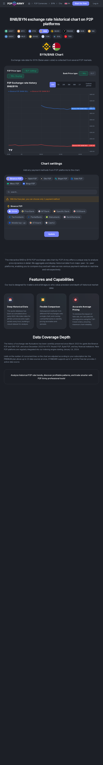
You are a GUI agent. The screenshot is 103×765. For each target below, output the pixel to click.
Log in (95, 3)
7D (58, 85)
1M (63, 85)
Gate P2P (78, 179)
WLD (23, 36)
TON (47, 36)
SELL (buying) (16, 76)
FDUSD (70, 31)
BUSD (57, 31)
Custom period (89, 85)
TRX (70, 36)
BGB (82, 31)
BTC (23, 31)
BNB (45, 31)
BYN (53, 3)
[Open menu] (4, 3)
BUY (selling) (31, 71)
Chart (61, 3)
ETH (34, 31)
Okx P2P (47, 179)
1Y (80, 85)
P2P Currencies (40, 3)
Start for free (81, 3)
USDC (11, 36)
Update (51, 234)
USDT (11, 31)
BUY (92, 73)
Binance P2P (15, 179)
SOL (59, 36)
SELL (84, 73)
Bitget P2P (62, 179)
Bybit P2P (32, 179)
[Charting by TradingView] (10, 150)
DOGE (35, 36)
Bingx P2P (30, 184)
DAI (93, 31)
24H (52, 85)
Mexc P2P (14, 184)
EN (69, 3)
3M (69, 85)
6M (74, 85)
